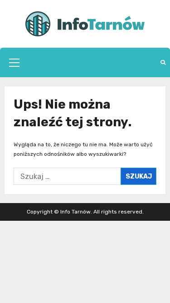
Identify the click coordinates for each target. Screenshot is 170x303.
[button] (14, 62)
